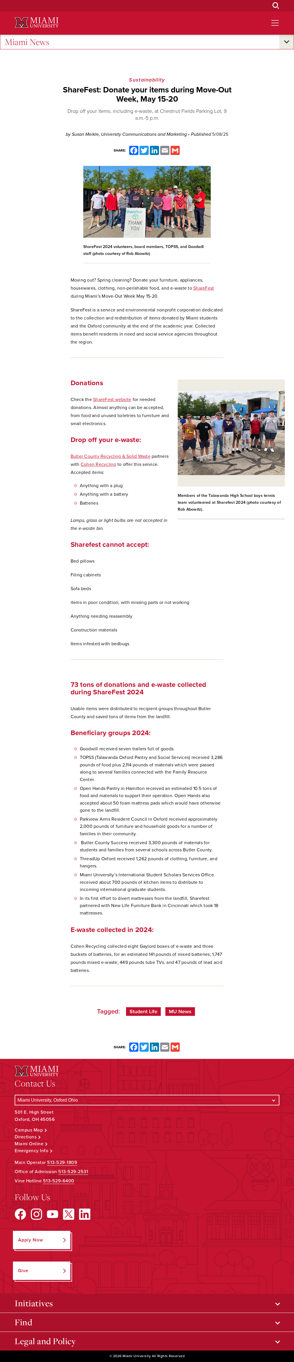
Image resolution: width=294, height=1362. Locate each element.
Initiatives (34, 1303)
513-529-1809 (62, 1162)
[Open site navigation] (275, 23)
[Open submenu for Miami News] (286, 42)
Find (23, 1322)
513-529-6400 (58, 1181)
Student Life (143, 1011)
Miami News (27, 42)
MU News (180, 1011)
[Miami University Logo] (36, 22)
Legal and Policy (45, 1341)
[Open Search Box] (275, 5)
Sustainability (147, 80)
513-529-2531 (73, 1172)
